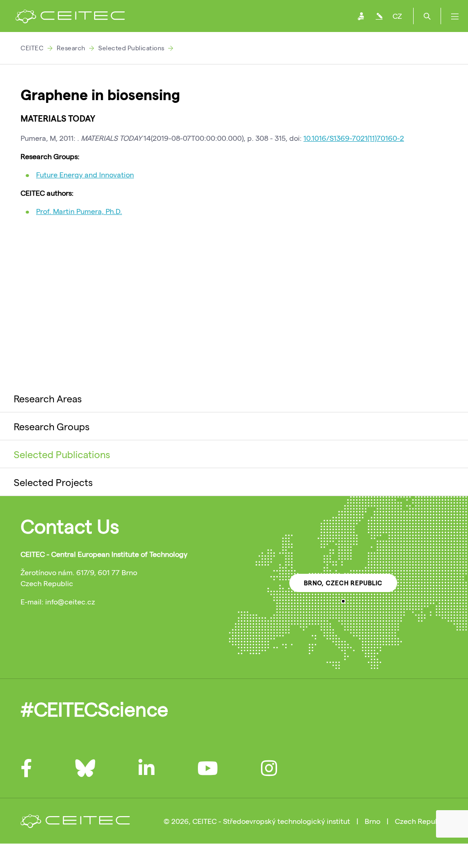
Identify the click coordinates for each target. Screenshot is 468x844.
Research (71, 48)
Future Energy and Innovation (85, 174)
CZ (397, 15)
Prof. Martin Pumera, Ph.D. (79, 211)
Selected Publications (131, 48)
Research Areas (48, 398)
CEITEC (32, 48)
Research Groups (52, 426)
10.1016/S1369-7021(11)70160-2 (353, 138)
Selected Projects (53, 482)
